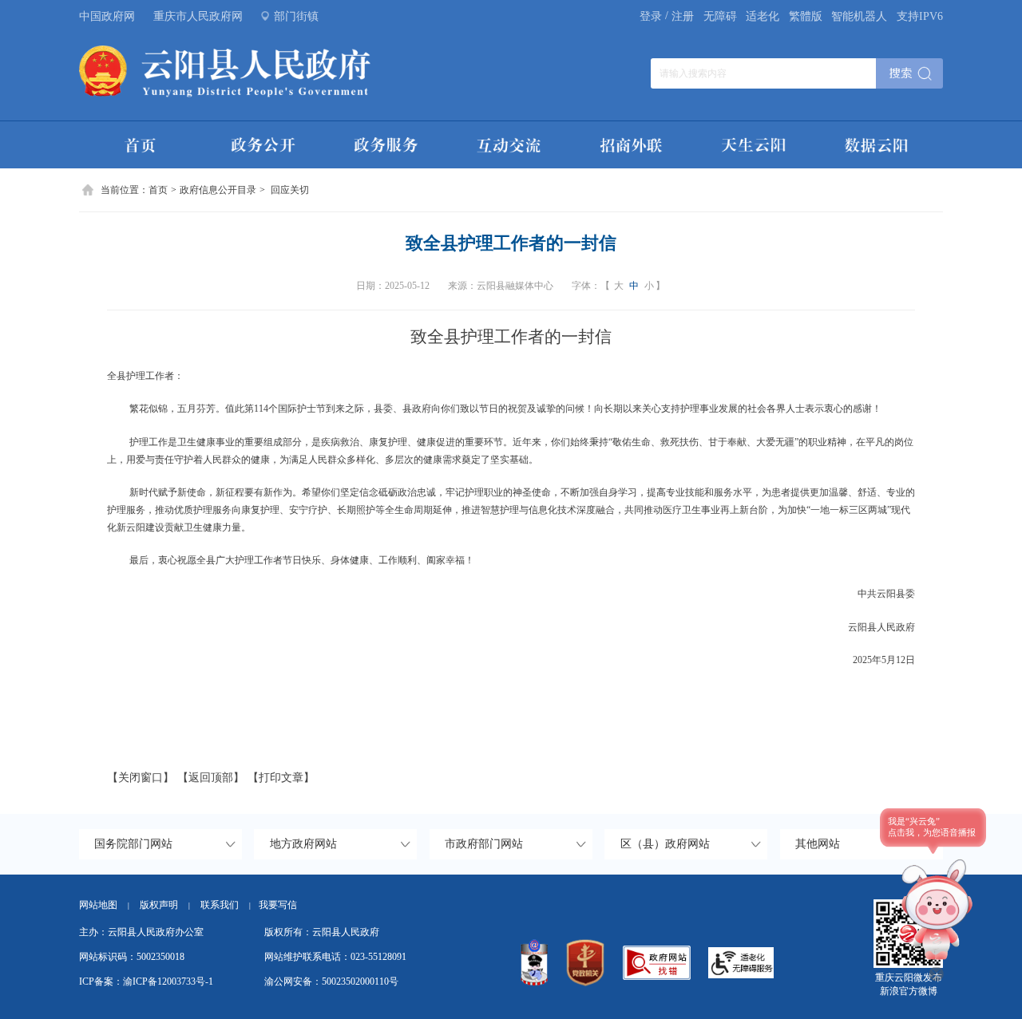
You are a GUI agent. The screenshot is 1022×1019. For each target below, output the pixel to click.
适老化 (762, 16)
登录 (651, 16)
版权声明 (159, 904)
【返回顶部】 (210, 778)
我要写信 (278, 904)
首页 (158, 190)
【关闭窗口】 (140, 778)
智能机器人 (859, 16)
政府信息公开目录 (218, 190)
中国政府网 (107, 16)
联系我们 (225, 904)
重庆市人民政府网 (198, 16)
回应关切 (290, 190)
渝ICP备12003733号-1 (168, 981)
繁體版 (805, 16)
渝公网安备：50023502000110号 (331, 981)
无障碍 (720, 16)
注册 (682, 16)
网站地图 (98, 904)
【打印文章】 (281, 778)
